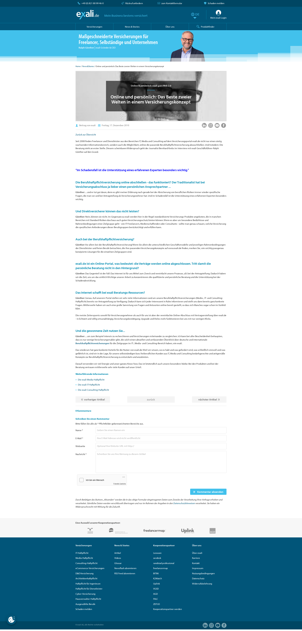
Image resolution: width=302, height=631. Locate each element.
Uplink (156, 583)
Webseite (80, 446)
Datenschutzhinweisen (184, 503)
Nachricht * (81, 454)
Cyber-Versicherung (85, 593)
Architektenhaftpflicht (86, 578)
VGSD (156, 588)
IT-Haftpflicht (82, 552)
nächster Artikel (207, 399)
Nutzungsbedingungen (203, 573)
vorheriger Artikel (94, 399)
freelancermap (160, 568)
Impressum (197, 568)
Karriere (196, 557)
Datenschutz (198, 578)
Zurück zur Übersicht (86, 134)
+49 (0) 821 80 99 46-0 (92, 3)
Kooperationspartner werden (167, 609)
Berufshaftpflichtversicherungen (92, 343)
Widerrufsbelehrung (202, 583)
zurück (151, 399)
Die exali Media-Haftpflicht (91, 379)
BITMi (156, 573)
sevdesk (157, 557)
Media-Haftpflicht (84, 557)
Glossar (118, 563)
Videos (117, 557)
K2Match (157, 578)
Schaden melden (216, 3)
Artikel (117, 552)
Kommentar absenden (210, 491)
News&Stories (88, 66)
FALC (155, 598)
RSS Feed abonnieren (124, 573)
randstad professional (163, 563)
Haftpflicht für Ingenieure (88, 583)
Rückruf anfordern (134, 3)
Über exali (197, 552)
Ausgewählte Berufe (85, 604)
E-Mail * (79, 438)
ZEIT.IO (156, 604)
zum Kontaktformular (171, 3)
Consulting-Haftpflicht (87, 563)
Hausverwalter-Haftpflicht (88, 598)
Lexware (157, 552)
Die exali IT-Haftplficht (89, 384)
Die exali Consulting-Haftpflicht (93, 389)
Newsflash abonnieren (125, 568)
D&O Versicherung (84, 573)
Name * (79, 430)
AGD (155, 593)
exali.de (88, 14)
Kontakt (196, 563)
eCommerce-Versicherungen (90, 568)
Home (78, 66)
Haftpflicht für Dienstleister (89, 588)
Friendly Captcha (119, 484)
